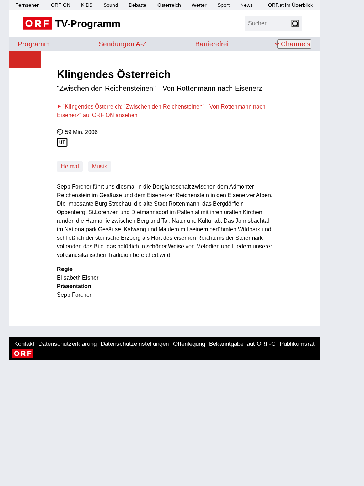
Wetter (199, 5)
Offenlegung (189, 343)
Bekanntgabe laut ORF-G (242, 343)
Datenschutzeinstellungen (135, 343)
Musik (99, 166)
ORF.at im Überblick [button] (290, 5)
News (246, 5)
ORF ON (60, 5)
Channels (295, 44)
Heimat (70, 166)
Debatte (137, 5)
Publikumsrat (297, 343)
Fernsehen (27, 5)
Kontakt (24, 343)
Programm (34, 44)
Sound (110, 5)
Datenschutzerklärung (67, 343)
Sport (224, 5)
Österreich (169, 5)
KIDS (86, 5)
